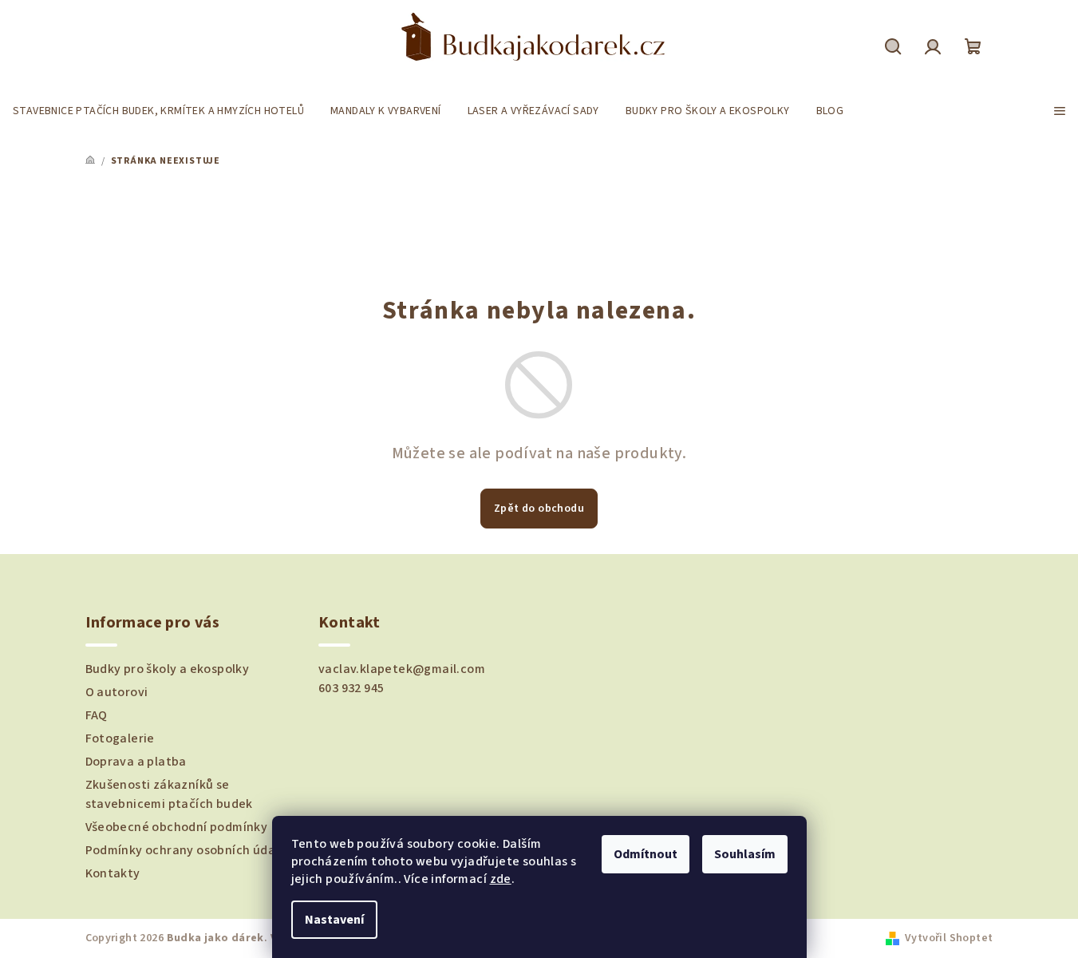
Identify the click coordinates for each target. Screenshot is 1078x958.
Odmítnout (645, 854)
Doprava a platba (136, 761)
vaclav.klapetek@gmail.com (401, 669)
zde (500, 879)
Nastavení (334, 919)
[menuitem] (158, 111)
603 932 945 (351, 688)
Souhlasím (745, 854)
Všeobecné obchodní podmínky (176, 827)
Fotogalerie (120, 738)
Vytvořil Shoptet (949, 938)
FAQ (96, 715)
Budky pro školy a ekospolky (167, 669)
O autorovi (116, 692)
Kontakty (112, 873)
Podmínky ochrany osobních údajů (185, 850)
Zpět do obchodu (539, 509)
